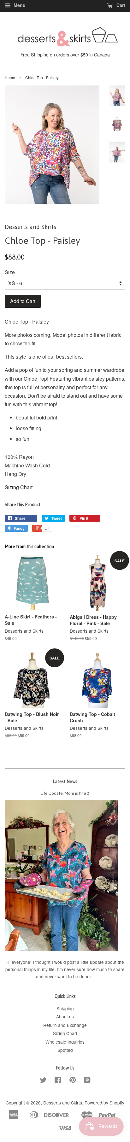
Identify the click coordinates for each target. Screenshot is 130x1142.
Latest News (65, 781)
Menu (19, 5)
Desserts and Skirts (62, 1102)
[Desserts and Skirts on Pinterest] (72, 1081)
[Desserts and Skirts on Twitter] (43, 1081)
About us (65, 1016)
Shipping (65, 1008)
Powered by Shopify (104, 1102)
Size (10, 272)
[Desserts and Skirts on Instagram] (87, 1081)
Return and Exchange (65, 1025)
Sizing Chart (18, 487)
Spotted (65, 1050)
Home (10, 77)
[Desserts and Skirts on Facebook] (58, 1081)
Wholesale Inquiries (65, 1042)
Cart (120, 5)
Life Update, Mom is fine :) (65, 793)
